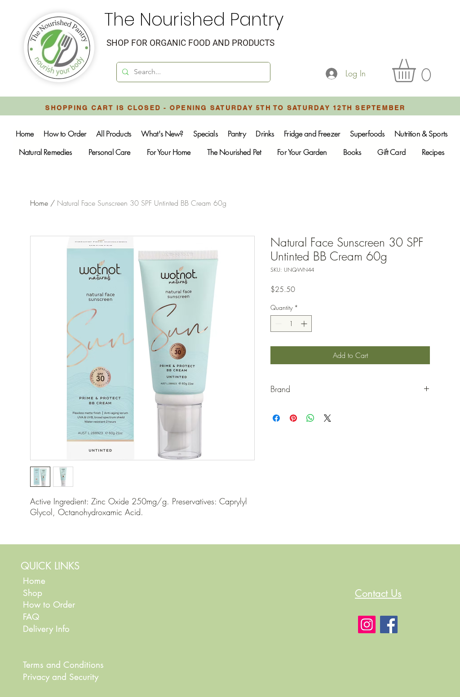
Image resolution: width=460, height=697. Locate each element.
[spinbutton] (291, 323)
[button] (417, 70)
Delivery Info (46, 629)
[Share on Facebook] (276, 418)
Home (39, 203)
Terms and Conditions (63, 665)
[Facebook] (389, 624)
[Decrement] (277, 323)
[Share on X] (327, 418)
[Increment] (304, 323)
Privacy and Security (60, 677)
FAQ (31, 616)
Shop (32, 593)
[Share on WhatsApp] (310, 418)
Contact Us (378, 593)
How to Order (50, 604)
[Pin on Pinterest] (293, 418)
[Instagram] (367, 624)
